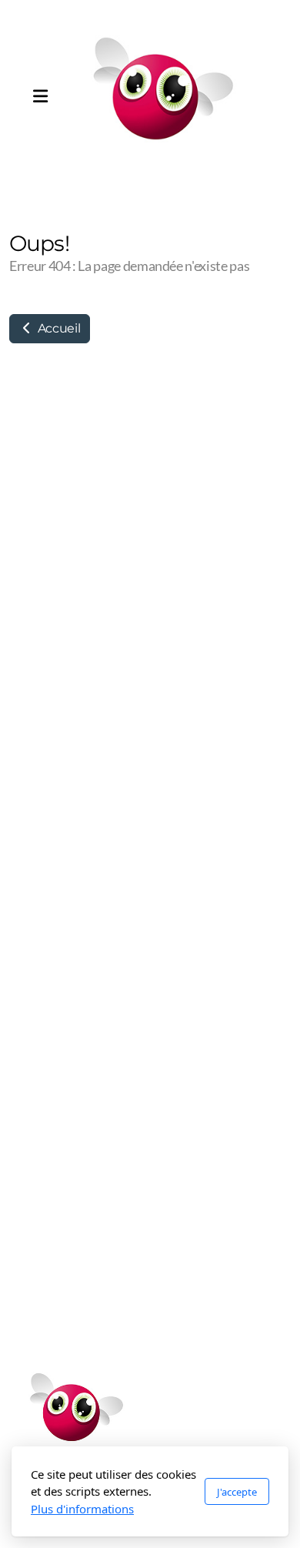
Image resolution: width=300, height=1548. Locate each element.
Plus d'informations (82, 1508)
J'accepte (237, 1492)
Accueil (57, 328)
